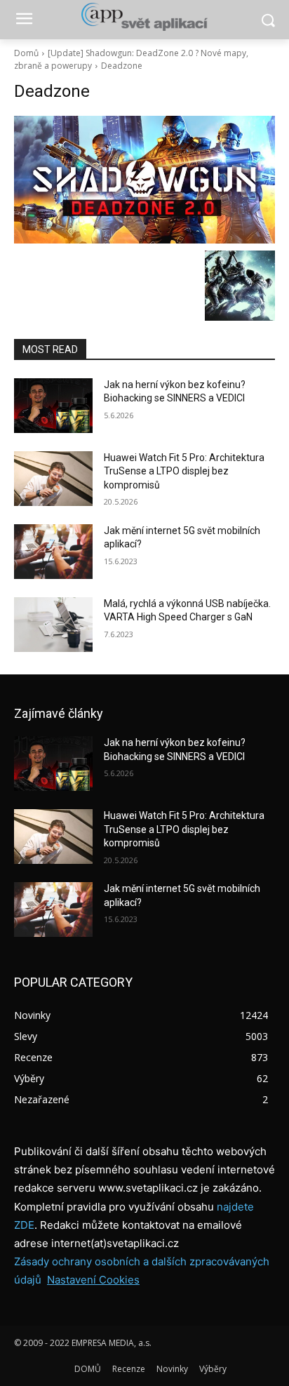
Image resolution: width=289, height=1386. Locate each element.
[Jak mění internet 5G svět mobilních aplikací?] (53, 551)
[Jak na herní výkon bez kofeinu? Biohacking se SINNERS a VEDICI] (53, 405)
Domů (26, 53)
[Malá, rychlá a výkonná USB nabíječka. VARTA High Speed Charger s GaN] (53, 624)
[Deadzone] (144, 180)
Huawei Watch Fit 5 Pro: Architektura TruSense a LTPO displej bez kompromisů (184, 471)
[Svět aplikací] (144, 17)
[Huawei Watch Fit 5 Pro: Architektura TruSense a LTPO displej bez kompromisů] (53, 478)
